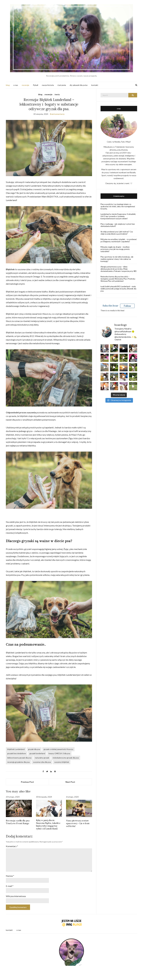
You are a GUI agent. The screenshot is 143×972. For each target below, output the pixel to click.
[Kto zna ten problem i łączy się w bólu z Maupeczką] (105, 377)
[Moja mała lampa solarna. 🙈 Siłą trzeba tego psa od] (114, 367)
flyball (35, 85)
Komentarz (12, 846)
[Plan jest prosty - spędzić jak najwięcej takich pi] (124, 367)
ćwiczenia (62, 85)
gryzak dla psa (34, 749)
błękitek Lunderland (16, 749)
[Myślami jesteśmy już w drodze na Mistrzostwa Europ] (105, 358)
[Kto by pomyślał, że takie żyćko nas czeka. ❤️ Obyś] (124, 377)
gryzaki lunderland (37, 753)
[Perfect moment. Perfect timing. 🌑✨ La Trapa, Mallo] (124, 348)
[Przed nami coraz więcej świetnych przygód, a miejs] (114, 377)
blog (8, 85)
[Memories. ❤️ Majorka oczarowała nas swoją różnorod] (114, 348)
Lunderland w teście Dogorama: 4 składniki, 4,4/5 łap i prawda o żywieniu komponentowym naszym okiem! (118, 216)
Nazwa (10, 875)
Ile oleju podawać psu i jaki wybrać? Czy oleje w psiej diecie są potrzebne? (117, 233)
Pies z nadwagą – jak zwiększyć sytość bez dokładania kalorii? (118, 225)
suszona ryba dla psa (42, 762)
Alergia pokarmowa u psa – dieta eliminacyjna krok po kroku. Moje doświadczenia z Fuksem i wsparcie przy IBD (119, 269)
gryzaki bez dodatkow (16, 753)
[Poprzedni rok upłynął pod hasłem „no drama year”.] (133, 377)
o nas (15, 85)
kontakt (94, 85)
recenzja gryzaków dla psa (18, 762)
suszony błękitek (61, 762)
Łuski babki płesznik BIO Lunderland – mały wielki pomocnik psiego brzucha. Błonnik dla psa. (118, 288)
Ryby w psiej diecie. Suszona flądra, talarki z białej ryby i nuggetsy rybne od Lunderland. (48, 824)
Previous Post (27, 782)
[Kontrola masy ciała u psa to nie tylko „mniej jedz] (124, 386)
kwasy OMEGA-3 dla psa (59, 753)
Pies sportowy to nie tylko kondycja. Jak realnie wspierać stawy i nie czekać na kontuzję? (117, 259)
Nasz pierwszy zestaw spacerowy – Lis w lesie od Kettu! (78, 823)
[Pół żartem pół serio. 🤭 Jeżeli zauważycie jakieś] (133, 358)
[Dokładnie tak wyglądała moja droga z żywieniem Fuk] (105, 348)
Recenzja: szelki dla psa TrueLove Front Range (17, 822)
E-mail (9, 886)
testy (57, 94)
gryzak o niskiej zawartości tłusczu (58, 749)
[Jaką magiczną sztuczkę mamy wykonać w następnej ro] (133, 367)
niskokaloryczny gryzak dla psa (66, 758)
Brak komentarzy (57, 114)
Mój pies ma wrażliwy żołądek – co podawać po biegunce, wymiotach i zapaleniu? (119, 240)
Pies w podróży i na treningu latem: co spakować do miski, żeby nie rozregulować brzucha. (118, 206)
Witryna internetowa (16, 896)
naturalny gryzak (42, 758)
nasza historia (48, 85)
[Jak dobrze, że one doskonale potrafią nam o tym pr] (105, 367)
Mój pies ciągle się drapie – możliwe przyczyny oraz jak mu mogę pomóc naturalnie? (115, 249)
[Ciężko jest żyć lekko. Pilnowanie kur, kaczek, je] (114, 386)
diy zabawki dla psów (79, 85)
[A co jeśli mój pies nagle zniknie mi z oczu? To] (124, 358)
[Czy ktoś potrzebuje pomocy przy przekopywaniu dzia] (133, 386)
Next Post (70, 782)
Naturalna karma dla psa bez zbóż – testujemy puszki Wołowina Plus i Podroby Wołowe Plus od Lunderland (118, 278)
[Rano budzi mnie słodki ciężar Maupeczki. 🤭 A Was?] (133, 348)
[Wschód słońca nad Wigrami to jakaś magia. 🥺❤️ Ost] (105, 386)
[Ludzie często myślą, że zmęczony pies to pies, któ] (114, 358)
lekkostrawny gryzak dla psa (19, 758)
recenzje (25, 85)
